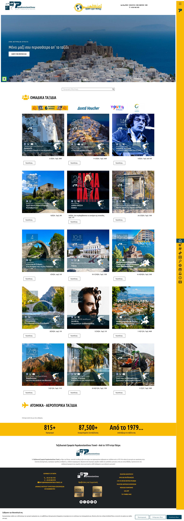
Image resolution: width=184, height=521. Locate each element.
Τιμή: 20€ (59, 215)
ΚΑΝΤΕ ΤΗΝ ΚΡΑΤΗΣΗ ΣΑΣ (19, 60)
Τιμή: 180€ (148, 388)
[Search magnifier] (113, 89)
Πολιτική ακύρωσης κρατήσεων (126, 484)
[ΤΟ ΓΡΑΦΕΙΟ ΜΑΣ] (180, 274)
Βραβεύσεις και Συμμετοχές (88, 482)
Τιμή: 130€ (148, 215)
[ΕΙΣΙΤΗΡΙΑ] (180, 253)
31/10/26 (97, 331)
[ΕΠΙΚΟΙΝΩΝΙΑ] (180, 282)
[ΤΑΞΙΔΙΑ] (180, 245)
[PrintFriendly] (4, 79)
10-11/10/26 (95, 274)
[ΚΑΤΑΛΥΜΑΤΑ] (180, 261)
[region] (92, 515)
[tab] (83, 79)
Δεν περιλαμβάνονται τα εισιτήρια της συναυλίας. (89, 215)
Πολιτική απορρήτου (126, 474)
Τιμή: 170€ (103, 274)
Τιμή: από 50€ (147, 158)
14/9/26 (140, 158)
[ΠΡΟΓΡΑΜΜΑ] (180, 257)
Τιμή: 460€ (148, 331)
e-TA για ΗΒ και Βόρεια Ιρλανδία (126, 481)
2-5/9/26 (51, 158)
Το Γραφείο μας (126, 494)
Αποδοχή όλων (174, 517)
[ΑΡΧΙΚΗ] (180, 241)
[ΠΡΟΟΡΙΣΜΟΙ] (180, 249)
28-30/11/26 (95, 388)
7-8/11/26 (51, 388)
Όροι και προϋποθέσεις (126, 477)
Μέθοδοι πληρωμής (126, 487)
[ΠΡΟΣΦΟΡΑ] (180, 269)
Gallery (126, 491)
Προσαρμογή (142, 517)
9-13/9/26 (96, 158)
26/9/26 (71, 215)
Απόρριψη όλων (158, 517)
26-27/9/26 (141, 215)
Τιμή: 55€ (104, 331)
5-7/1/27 (141, 388)
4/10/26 (52, 274)
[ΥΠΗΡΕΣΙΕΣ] (180, 265)
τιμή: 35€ (71, 217)
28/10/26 (52, 331)
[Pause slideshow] (170, 79)
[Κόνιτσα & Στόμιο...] (88, 48)
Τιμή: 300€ (58, 158)
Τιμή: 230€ (148, 274)
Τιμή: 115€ (58, 388)
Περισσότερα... (29, 163)
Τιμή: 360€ (103, 158)
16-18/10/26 (140, 274)
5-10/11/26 (141, 331)
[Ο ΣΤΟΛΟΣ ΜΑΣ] (180, 278)
